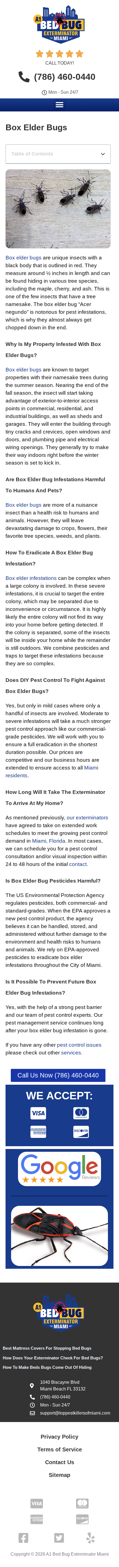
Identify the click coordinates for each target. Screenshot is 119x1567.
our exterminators (87, 818)
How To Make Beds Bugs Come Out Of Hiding (47, 1367)
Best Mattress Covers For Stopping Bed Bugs (47, 1348)
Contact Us (59, 1462)
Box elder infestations (31, 578)
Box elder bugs (24, 258)
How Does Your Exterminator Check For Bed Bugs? (53, 1357)
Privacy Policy (59, 1437)
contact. (78, 864)
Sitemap (59, 1475)
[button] (59, 104)
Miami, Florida (48, 841)
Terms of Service (59, 1449)
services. (71, 1053)
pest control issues (79, 1045)
